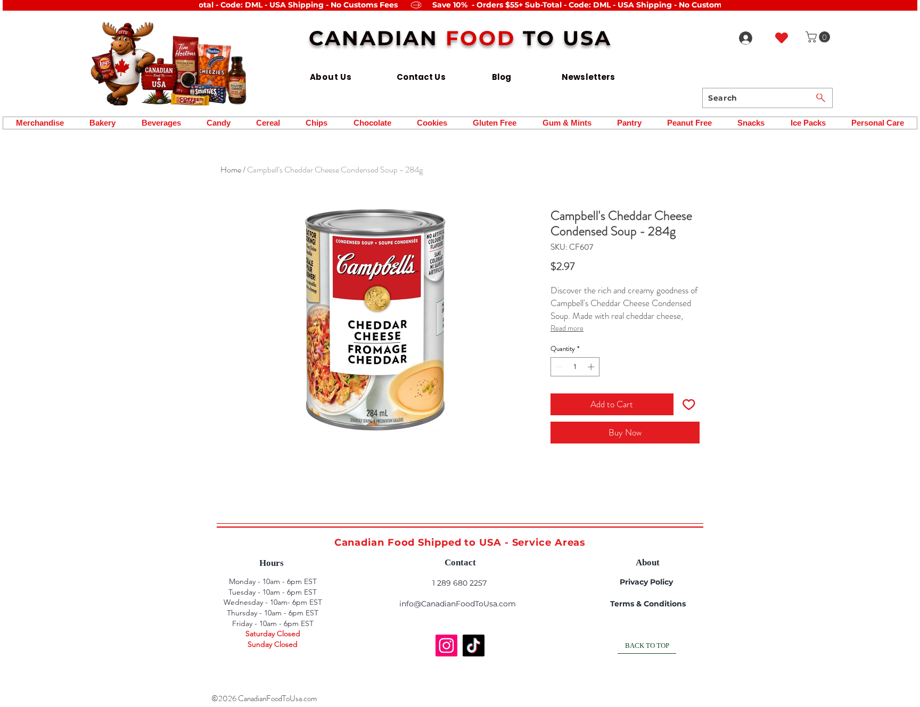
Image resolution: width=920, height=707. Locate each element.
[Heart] (781, 37)
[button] (819, 37)
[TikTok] (473, 645)
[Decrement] (558, 367)
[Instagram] (446, 645)
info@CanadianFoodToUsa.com (457, 604)
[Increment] (592, 367)
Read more (567, 328)
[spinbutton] (575, 367)
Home (230, 169)
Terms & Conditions (648, 604)
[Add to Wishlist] (689, 404)
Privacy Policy (646, 582)
